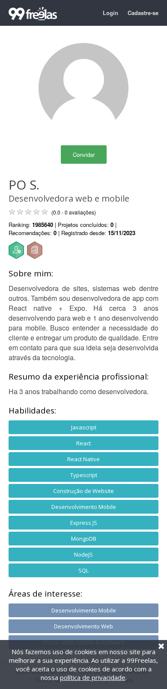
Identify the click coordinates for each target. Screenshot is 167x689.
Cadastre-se (143, 13)
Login (110, 13)
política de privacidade (92, 677)
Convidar (84, 154)
